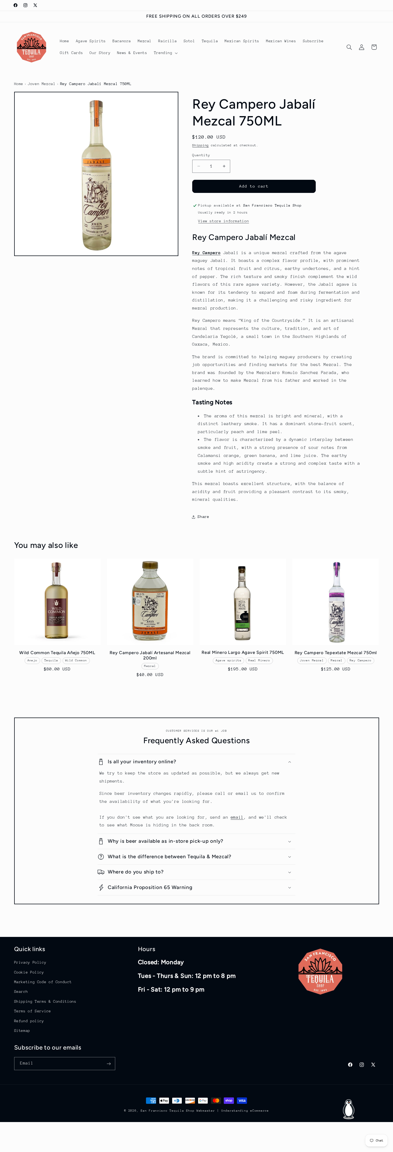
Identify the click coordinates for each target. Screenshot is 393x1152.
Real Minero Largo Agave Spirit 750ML (243, 652)
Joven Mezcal (42, 84)
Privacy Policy (30, 962)
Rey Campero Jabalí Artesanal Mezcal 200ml (150, 655)
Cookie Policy (29, 972)
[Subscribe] (108, 1063)
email (237, 817)
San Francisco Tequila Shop (167, 1110)
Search (21, 991)
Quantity (201, 155)
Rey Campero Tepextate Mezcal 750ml (336, 652)
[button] (165, 53)
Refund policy (29, 1021)
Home (19, 84)
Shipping (200, 145)
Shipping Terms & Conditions (45, 1001)
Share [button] (203, 517)
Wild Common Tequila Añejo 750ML (57, 652)
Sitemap (22, 1030)
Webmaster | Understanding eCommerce (232, 1110)
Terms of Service (32, 1011)
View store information (223, 221)
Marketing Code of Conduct (43, 982)
